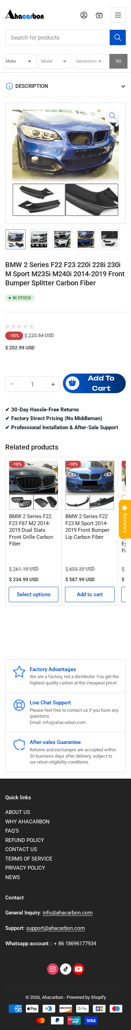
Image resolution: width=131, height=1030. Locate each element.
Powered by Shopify (86, 997)
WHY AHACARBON (27, 822)
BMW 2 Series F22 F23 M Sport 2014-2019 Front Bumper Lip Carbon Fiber (87, 526)
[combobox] (65, 37)
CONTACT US (21, 849)
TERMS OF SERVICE (28, 859)
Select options (34, 594)
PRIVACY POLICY (25, 868)
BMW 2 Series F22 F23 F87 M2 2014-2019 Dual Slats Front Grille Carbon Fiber (31, 530)
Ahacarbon (52, 997)
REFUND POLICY (24, 840)
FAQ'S (12, 831)
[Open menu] (118, 15)
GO (118, 61)
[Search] (117, 37)
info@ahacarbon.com (68, 913)
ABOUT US (17, 812)
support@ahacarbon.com (55, 928)
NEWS (12, 877)
